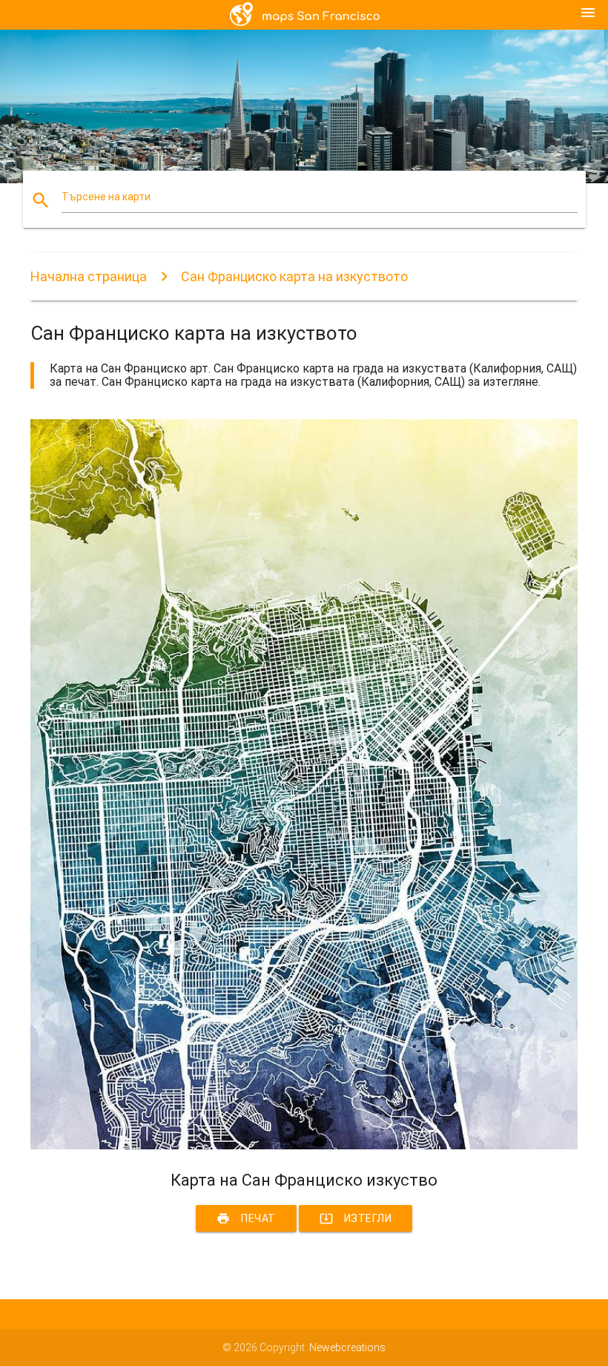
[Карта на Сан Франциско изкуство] (304, 1146)
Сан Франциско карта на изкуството (294, 276)
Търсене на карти (106, 197)
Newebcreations (347, 1347)
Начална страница (88, 276)
